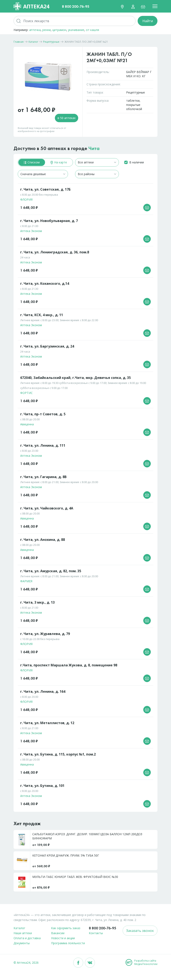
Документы (22, 943)
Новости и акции (63, 938)
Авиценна (27, 424)
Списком (33, 162)
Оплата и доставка (27, 938)
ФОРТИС (26, 393)
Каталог (19, 928)
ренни (46, 30)
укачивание (76, 30)
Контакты (96, 933)
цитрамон (59, 30)
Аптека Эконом (31, 231)
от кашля (92, 30)
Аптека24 (36, 6)
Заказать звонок (140, 930)
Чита (93, 148)
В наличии (136, 162)
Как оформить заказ (65, 928)
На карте (60, 162)
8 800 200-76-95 (75, 6)
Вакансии (57, 933)
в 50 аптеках (66, 118)
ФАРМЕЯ (26, 581)
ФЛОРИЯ (26, 199)
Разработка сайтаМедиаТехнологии (145, 962)
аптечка (35, 30)
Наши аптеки (23, 933)
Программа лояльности (68, 943)
